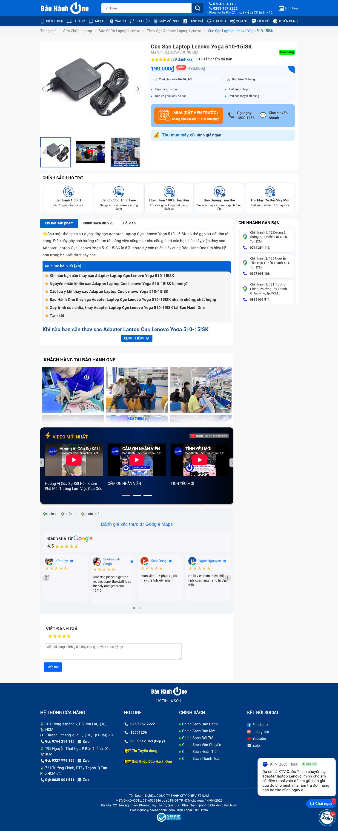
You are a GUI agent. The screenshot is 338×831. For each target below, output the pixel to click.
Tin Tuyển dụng (144, 751)
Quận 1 (51, 514)
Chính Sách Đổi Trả (197, 738)
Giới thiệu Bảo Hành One (152, 761)
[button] (126, 495)
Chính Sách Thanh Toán (201, 758)
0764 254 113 (259, 247)
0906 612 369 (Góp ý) (147, 741)
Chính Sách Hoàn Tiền (200, 751)
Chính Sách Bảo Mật (198, 731)
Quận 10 (70, 514)
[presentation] (43, 89)
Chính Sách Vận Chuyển (201, 745)
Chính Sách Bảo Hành (200, 724)
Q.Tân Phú (91, 514)
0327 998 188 (259, 273)
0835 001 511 (259, 299)
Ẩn (77, 266)
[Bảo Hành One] (65, 8)
